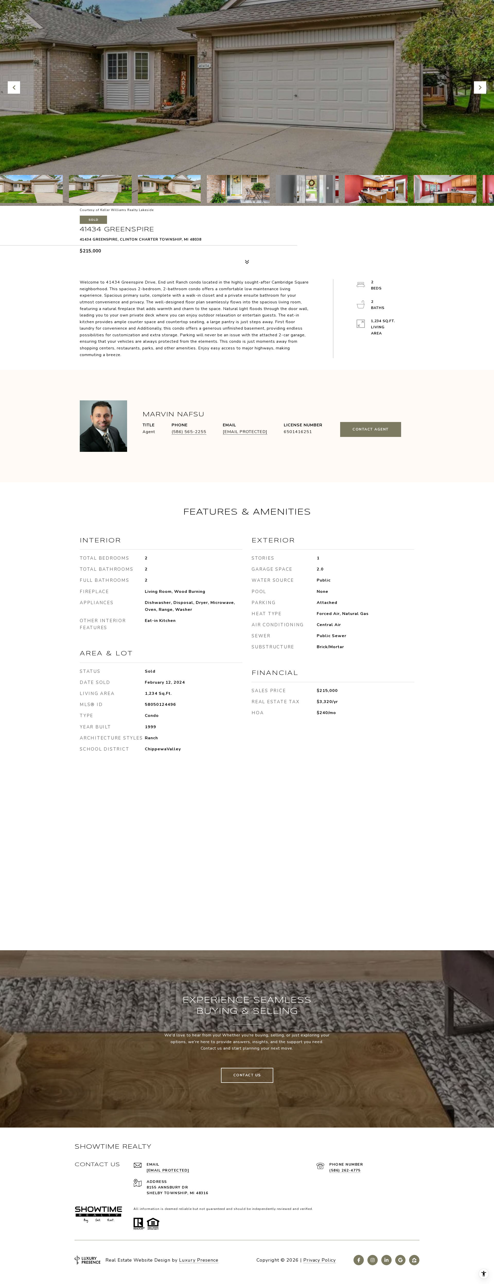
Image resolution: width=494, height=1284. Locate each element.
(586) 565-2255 (189, 432)
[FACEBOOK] (359, 1260)
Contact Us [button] (247, 1075)
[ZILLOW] (414, 1260)
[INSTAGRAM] (372, 1260)
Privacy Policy (319, 1260)
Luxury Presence (198, 1260)
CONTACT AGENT (370, 429)
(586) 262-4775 (344, 1170)
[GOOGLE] (400, 1260)
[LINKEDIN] (386, 1260)
